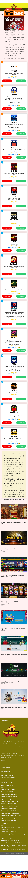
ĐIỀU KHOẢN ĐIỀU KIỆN (8, 777)
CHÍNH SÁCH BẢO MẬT (7, 775)
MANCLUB (17, 813)
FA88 (15, 803)
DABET (15, 794)
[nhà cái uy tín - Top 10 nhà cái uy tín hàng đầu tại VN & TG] (14, 5)
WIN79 (17, 818)
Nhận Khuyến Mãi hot (13, 77)
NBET (16, 796)
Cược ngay (7, 80)
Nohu (2, 840)
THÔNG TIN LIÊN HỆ (6, 782)
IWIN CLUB (18, 815)
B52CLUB (15, 811)
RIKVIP (14, 820)
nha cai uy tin (7, 831)
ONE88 (12, 792)
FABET (13, 789)
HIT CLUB (15, 806)
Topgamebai (4, 838)
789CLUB (16, 808)
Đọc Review (22, 80)
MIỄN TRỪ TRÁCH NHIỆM (8, 780)
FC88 (14, 799)
